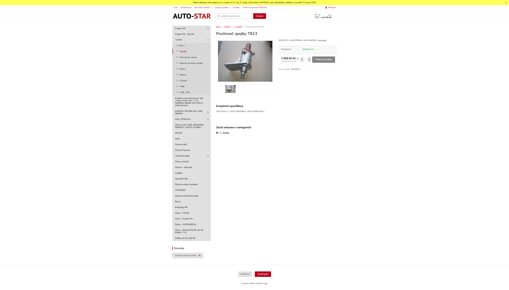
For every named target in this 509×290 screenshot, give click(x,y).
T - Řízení (180, 69)
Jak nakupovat (186, 7)
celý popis (322, 40)
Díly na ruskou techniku (186, 184)
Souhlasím (263, 274)
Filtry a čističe (182, 161)
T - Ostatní (181, 80)
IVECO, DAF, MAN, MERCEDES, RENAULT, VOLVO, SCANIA (189, 126)
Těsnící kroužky (182, 156)
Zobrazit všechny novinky (185, 255)
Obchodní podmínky (202, 7)
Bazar (178, 201)
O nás (175, 7)
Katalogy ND (181, 207)
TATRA (178, 40)
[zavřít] (506, 2)
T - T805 (180, 86)
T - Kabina (181, 75)
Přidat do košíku (323, 59)
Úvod (218, 27)
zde (265, 283)
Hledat (259, 16)
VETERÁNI (180, 190)
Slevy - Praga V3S (184, 218)
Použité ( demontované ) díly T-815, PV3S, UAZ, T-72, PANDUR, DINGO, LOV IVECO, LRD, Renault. (189, 102)
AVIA (177, 138)
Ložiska (178, 173)
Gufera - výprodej (183, 167)
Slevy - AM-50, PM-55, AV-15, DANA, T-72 (189, 231)
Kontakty (236, 7)
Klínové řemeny (182, 150)
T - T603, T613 (183, 92)
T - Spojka (181, 51)
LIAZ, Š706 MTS (182, 119)
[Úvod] (192, 16)
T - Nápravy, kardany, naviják (189, 63)
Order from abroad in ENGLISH (255, 7)
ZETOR (178, 133)
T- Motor (180, 45)
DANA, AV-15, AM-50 (185, 238)
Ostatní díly (181, 144)
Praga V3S (180, 28)
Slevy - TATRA (182, 213)
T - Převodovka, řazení (186, 57)
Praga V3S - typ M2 (184, 34)
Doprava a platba (221, 7)
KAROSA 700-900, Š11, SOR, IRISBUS (189, 112)
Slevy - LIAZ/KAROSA (185, 224)
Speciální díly (181, 178)
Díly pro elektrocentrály (186, 196)
